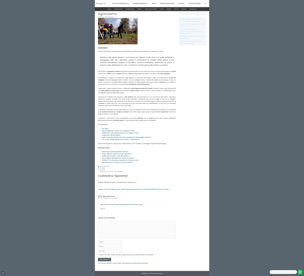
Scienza (183, 9)
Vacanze (181, 3)
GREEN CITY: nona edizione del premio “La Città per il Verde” (120, 133)
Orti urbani (105, 128)
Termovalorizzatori (167, 3)
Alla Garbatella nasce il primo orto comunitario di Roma (118, 131)
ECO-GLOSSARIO (104, 166)
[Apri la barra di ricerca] (205, 4)
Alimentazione (129, 9)
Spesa (154, 3)
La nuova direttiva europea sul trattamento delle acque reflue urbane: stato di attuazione (191, 31)
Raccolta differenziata (120, 3)
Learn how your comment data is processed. (135, 263)
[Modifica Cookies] (3, 272)
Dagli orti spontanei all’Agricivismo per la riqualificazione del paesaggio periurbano (126, 137)
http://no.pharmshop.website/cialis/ (121, 204)
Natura (169, 9)
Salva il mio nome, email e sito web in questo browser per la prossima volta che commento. (127, 254)
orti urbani (102, 168)
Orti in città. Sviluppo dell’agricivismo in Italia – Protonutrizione (120, 139)
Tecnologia (193, 9)
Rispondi (102, 208)
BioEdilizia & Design (151, 9)
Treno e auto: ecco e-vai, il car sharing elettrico (111, 171)
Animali (140, 9)
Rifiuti (176, 9)
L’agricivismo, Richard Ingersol (111, 135)
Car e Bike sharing (194, 3)
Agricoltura (118, 9)
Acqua (109, 9)
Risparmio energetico (140, 3)
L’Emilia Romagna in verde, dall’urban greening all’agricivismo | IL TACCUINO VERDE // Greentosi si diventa (136, 189)
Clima (162, 9)
